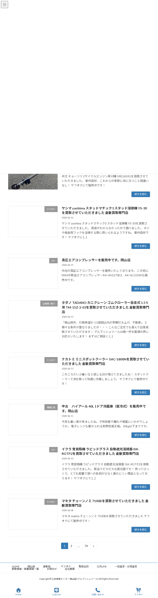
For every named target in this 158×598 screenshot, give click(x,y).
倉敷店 (48, 566)
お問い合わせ (98, 594)
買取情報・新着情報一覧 (25, 568)
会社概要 (70, 568)
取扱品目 (84, 566)
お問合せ (52, 568)
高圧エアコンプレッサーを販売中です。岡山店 (96, 260)
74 (86, 546)
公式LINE (102, 566)
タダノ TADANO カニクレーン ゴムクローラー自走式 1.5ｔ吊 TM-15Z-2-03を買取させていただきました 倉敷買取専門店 (105, 307)
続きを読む (141, 194)
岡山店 (31, 566)
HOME (16, 566)
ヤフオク (66, 566)
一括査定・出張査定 (126, 566)
